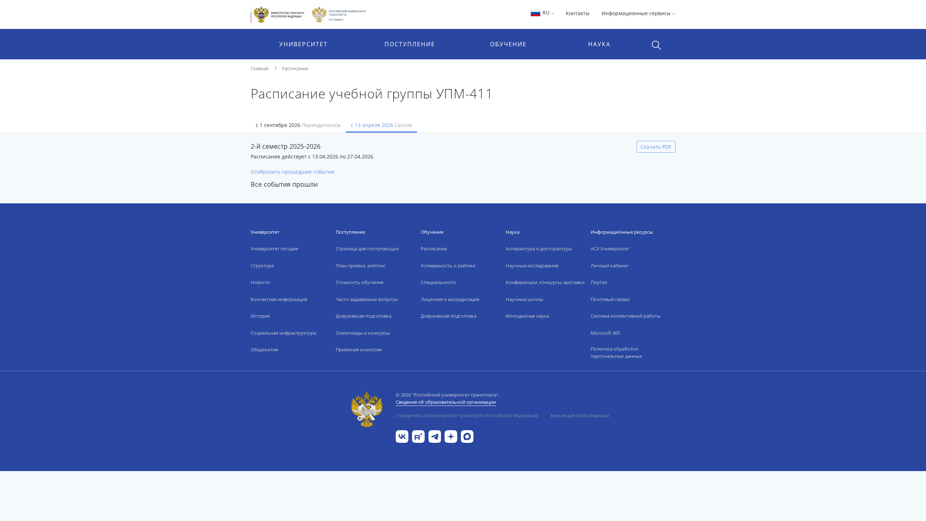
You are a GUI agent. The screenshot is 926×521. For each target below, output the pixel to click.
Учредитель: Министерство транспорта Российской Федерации (467, 415)
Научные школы (524, 299)
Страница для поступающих (367, 248)
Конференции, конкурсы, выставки (545, 282)
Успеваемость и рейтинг (448, 265)
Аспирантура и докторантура (539, 248)
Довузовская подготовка (363, 316)
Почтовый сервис (610, 299)
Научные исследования (532, 265)
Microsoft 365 (605, 333)
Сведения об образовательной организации (446, 402)
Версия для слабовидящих (580, 415)
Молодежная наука (527, 316)
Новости (260, 282)
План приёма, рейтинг (361, 265)
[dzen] (451, 435)
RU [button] (546, 12)
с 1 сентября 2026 (298, 125)
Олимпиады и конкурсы (363, 333)
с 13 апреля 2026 (381, 125)
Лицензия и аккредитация (450, 299)
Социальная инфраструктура (283, 333)
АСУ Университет (610, 248)
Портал (599, 282)
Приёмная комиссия (359, 349)
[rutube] (418, 435)
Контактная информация (279, 299)
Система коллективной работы (625, 316)
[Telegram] (434, 435)
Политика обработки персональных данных (616, 352)
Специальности (438, 282)
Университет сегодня (274, 248)
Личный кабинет (610, 265)
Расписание (295, 68)
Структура (262, 265)
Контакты (578, 13)
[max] (467, 435)
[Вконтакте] (402, 435)
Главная (259, 68)
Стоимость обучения (359, 282)
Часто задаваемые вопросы (367, 299)
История (260, 316)
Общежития (264, 349)
